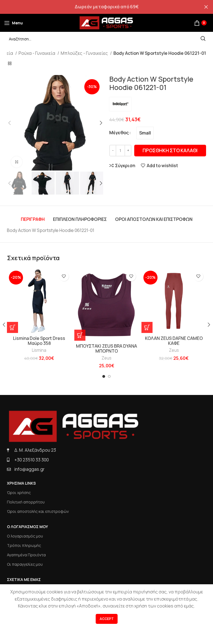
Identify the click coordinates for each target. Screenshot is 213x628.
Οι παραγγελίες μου (25, 564)
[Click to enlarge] (16, 161)
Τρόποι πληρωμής (24, 545)
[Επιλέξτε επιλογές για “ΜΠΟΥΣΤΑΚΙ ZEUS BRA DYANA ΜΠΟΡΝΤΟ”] (79, 335)
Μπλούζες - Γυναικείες (85, 53)
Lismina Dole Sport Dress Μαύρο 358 (39, 340)
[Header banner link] (98, 7)
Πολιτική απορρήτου (26, 502)
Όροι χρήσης (19, 492)
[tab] (33, 219)
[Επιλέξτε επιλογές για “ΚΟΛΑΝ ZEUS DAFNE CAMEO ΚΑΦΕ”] (147, 327)
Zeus (106, 358)
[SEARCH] (203, 39)
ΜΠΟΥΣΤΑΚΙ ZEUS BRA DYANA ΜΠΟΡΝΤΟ (106, 348)
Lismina (39, 350)
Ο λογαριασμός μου (25, 536)
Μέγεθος (119, 133)
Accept (107, 618)
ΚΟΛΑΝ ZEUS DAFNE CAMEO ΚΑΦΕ (174, 340)
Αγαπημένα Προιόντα (26, 554)
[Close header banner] (206, 7)
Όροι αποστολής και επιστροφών (38, 511)
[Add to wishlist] (64, 276)
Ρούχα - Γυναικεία (37, 53)
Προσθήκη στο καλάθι (170, 150)
